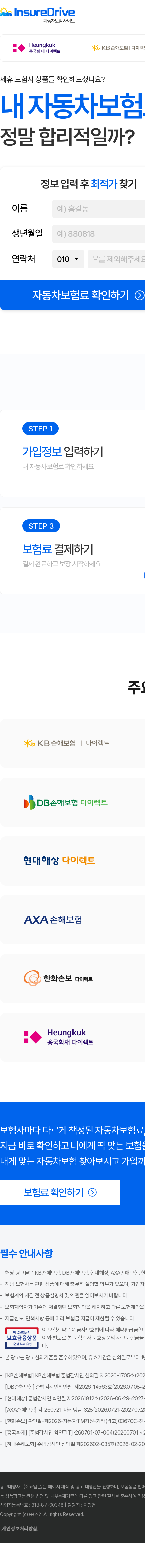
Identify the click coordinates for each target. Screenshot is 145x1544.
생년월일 (27, 233)
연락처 (23, 259)
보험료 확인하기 (53, 1192)
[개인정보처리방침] (19, 1529)
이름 (19, 208)
